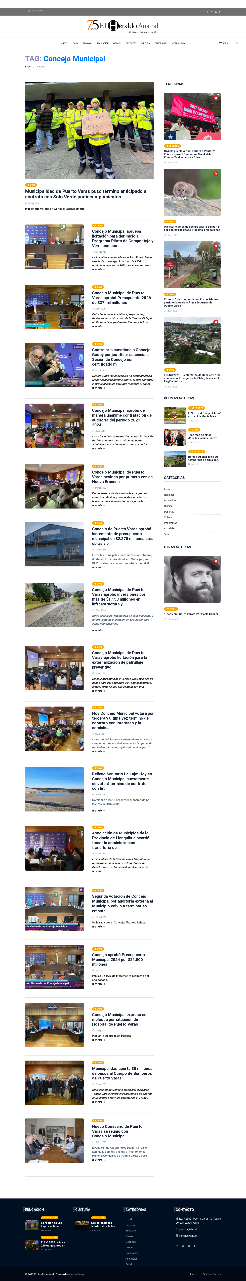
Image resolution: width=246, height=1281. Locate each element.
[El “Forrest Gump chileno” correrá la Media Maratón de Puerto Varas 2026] (175, 415)
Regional (88, 43)
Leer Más (97, 269)
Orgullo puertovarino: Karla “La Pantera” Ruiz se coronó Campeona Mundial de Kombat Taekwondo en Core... (189, 154)
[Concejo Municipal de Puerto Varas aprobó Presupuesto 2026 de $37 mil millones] (54, 307)
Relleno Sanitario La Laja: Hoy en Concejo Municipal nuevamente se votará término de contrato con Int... (122, 781)
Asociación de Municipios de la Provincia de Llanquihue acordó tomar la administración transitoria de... (120, 840)
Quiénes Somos (212, 1274)
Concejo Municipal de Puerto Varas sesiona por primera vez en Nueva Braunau (122, 477)
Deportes (131, 43)
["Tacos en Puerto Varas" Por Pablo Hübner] (192, 579)
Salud (167, 534)
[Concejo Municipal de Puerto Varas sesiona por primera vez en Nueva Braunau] (54, 486)
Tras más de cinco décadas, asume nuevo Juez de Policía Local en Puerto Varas (203, 439)
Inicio (28, 66)
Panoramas (161, 43)
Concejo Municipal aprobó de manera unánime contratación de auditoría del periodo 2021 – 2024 (122, 417)
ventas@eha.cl (187, 1235)
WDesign (80, 1274)
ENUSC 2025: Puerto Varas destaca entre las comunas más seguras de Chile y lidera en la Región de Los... (192, 378)
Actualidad (178, 43)
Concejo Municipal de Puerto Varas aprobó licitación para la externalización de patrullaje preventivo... (119, 660)
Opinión (117, 43)
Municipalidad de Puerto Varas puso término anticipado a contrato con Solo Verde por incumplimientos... (85, 194)
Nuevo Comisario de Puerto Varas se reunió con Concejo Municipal (117, 1131)
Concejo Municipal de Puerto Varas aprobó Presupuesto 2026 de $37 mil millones (121, 298)
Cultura (145, 43)
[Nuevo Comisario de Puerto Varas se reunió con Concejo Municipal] (54, 1140)
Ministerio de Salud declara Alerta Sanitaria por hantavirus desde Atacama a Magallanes (192, 228)
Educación (103, 43)
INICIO (64, 43)
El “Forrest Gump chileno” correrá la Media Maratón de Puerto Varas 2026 (204, 416)
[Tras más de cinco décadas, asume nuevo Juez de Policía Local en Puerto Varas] (175, 437)
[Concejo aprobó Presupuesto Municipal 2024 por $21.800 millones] (54, 967)
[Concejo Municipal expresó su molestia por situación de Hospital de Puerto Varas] (54, 1025)
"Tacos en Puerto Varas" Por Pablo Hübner (191, 614)
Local (75, 43)
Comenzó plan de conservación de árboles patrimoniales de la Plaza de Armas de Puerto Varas (191, 302)
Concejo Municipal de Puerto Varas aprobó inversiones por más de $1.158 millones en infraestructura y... (118, 596)
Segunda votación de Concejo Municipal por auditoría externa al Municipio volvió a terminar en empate (122, 903)
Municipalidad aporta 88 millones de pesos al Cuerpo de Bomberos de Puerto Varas (122, 1073)
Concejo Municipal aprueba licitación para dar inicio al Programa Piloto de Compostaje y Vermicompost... (122, 238)
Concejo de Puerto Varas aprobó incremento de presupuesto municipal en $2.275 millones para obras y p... (122, 536)
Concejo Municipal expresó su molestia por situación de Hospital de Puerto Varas (119, 1019)
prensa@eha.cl (187, 1229)
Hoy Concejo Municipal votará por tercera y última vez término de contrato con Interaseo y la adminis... (123, 720)
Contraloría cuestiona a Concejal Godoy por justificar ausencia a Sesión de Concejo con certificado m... (121, 357)
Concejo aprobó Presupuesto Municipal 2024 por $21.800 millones (118, 959)
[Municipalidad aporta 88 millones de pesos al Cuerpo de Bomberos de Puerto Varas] (54, 1083)
